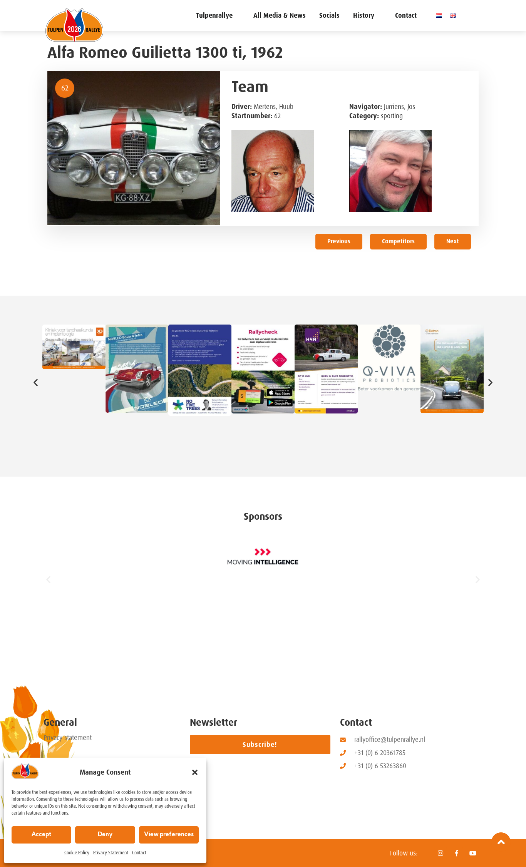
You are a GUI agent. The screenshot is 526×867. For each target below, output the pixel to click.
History (363, 15)
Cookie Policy (76, 853)
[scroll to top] (501, 842)
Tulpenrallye (214, 15)
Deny (105, 835)
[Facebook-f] (457, 853)
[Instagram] (440, 853)
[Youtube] (473, 853)
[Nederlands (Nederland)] (441, 15)
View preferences (169, 835)
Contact (139, 853)
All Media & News (279, 15)
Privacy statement (68, 737)
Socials (329, 15)
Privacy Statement (110, 853)
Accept (41, 835)
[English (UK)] (455, 15)
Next (452, 241)
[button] (195, 772)
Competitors (398, 241)
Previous (338, 241)
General (60, 722)
